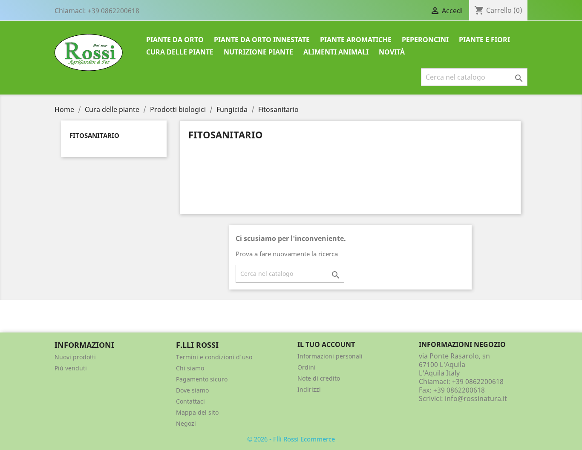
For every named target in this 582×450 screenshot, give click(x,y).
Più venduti (71, 368)
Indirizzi (309, 389)
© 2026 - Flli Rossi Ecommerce (291, 439)
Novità (392, 52)
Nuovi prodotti (75, 357)
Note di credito (318, 378)
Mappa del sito (197, 412)
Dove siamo (192, 390)
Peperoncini (425, 39)
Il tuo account (326, 344)
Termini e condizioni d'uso (214, 357)
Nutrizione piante (258, 52)
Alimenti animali (336, 52)
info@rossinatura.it (476, 398)
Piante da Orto (175, 39)
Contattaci (190, 401)
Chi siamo (190, 368)
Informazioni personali (330, 356)
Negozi (186, 423)
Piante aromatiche (356, 39)
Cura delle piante (179, 52)
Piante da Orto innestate (262, 39)
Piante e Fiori (484, 39)
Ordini (306, 367)
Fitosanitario (94, 135)
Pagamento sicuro (202, 379)
